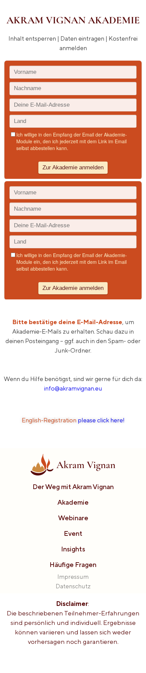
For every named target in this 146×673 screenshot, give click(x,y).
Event (73, 533)
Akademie (73, 502)
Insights (73, 549)
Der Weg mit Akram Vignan (73, 486)
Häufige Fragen (73, 564)
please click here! (101, 420)
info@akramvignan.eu (73, 388)
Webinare (73, 518)
